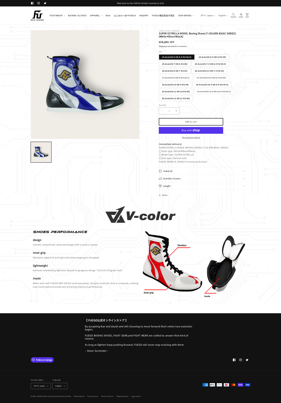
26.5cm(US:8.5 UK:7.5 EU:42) (209, 71)
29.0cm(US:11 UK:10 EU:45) (176, 91)
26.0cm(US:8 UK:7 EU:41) (175, 71)
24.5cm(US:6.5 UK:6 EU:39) (212, 57)
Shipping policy (122, 396)
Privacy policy (92, 396)
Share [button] (165, 195)
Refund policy (79, 396)
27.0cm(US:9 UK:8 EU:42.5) (177, 78)
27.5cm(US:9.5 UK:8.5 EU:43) (213, 78)
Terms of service (107, 396)
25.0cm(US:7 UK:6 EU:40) (175, 64)
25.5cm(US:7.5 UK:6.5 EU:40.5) (210, 64)
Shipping (163, 46)
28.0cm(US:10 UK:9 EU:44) (175, 84)
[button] (57, 15)
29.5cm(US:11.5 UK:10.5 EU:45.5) (215, 92)
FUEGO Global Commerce (46, 396)
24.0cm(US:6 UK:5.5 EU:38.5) (176, 57)
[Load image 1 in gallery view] (41, 152)
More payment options (191, 137)
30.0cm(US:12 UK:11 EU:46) (176, 98)
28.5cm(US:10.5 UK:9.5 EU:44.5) (212, 84)
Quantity (162, 105)
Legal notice (136, 396)
